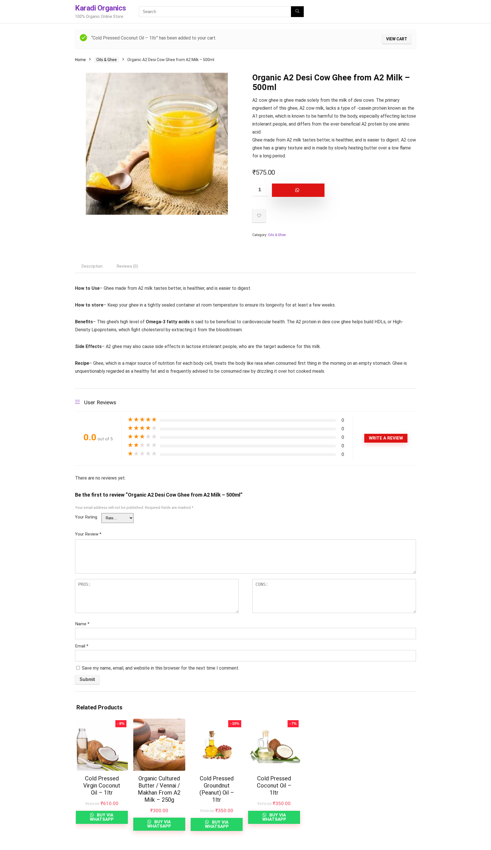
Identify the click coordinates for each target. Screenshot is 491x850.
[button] (334, 190)
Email (81, 646)
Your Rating (86, 517)
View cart (396, 39)
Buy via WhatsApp (102, 817)
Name (82, 623)
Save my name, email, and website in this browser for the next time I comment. (160, 668)
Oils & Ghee (106, 59)
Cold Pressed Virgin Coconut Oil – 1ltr (101, 785)
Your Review (88, 534)
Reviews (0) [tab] (127, 266)
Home (80, 59)
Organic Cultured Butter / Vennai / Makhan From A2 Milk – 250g (159, 789)
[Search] (297, 11)
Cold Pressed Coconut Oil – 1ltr (274, 785)
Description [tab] (92, 266)
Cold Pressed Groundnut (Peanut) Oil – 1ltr (216, 789)
